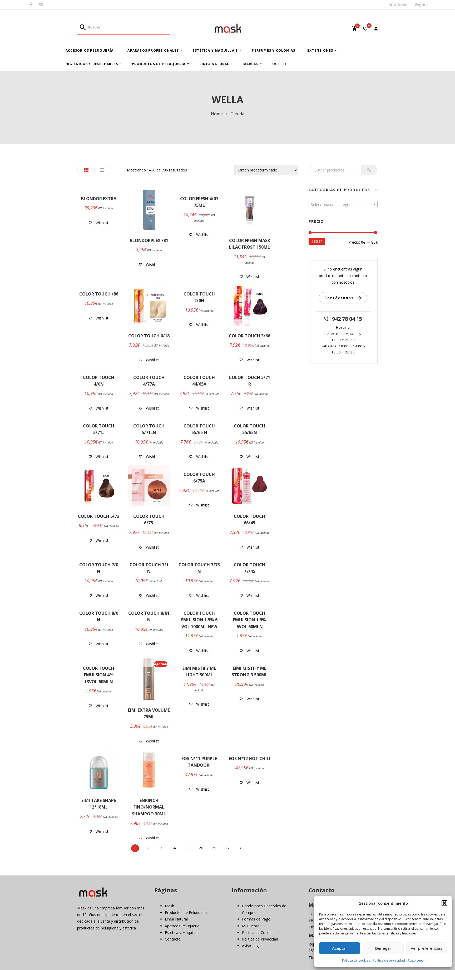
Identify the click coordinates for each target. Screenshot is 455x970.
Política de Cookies (258, 932)
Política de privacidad (389, 960)
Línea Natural (214, 64)
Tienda (237, 114)
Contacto (173, 939)
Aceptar (339, 948)
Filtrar (317, 241)
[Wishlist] (365, 29)
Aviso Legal (416, 960)
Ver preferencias (426, 948)
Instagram (40, 4)
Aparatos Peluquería (182, 925)
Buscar (369, 170)
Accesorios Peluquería (89, 50)
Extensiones (320, 50)
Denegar (383, 948)
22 (227, 847)
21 (214, 847)
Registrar (422, 4)
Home (217, 114)
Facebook (31, 4)
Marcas (250, 64)
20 (201, 847)
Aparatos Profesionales (153, 50)
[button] (444, 903)
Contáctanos (339, 297)
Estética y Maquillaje (215, 50)
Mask (169, 905)
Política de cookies (356, 960)
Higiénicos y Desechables (92, 64)
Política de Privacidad (260, 939)
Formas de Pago (256, 919)
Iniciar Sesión (397, 4)
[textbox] (343, 204)
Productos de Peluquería (159, 64)
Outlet (279, 64)
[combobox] (343, 204)
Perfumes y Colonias (273, 50)
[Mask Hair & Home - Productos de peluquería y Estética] (227, 28)
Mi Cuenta (250, 925)
